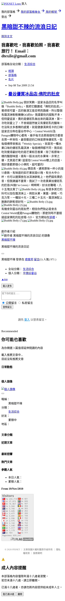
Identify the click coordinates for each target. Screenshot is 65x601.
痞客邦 (29, 259)
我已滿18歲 (8, 594)
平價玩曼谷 (30, 273)
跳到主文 (6, 36)
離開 (20, 594)
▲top (4, 279)
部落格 (12, 75)
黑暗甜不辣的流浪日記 (29, 27)
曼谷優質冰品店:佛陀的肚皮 (34, 94)
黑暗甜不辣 (8, 239)
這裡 (52, 217)
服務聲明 (37, 553)
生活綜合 (29, 64)
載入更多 (7, 286)
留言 (37, 259)
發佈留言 (7, 307)
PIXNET (16, 549)
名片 (11, 79)
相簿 (11, 71)
